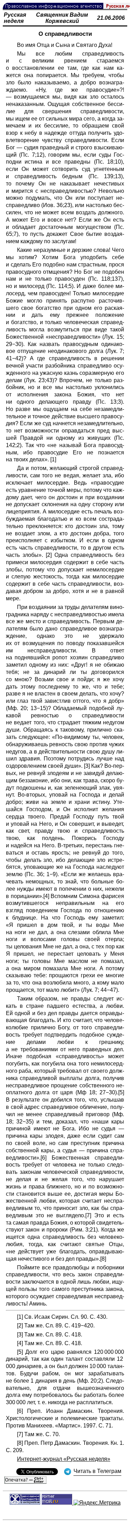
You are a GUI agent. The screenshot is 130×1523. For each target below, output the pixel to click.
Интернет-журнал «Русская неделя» (63, 1459)
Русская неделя (15, 18)
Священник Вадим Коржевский (62, 18)
